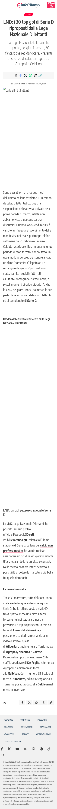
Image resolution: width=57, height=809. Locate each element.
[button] (4, 5)
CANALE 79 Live (51, 5)
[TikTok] (49, 749)
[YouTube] (17, 749)
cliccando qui (19, 540)
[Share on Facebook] (20, 75)
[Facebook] (2, 749)
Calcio (28, 15)
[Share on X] (25, 75)
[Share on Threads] (35, 75)
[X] (9, 749)
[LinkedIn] (2, 754)
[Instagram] (33, 749)
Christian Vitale (19, 84)
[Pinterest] (41, 749)
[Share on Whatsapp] (30, 75)
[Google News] (25, 749)
